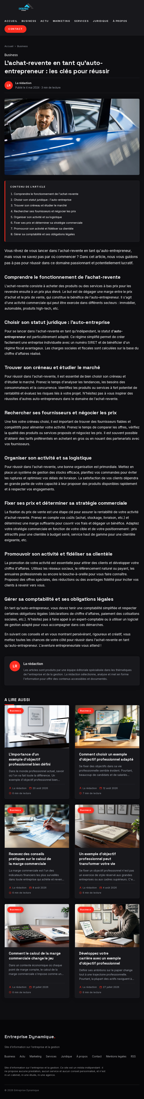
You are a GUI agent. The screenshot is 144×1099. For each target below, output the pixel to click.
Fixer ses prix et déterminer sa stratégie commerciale (48, 222)
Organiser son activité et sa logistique (38, 217)
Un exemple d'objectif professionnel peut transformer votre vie (97, 859)
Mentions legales (116, 1056)
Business (29, 21)
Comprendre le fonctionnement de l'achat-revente (46, 193)
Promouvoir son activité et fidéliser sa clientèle (44, 228)
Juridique (101, 21)
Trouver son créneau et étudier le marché (40, 205)
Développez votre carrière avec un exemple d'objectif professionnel (100, 958)
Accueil (10, 21)
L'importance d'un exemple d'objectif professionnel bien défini (29, 759)
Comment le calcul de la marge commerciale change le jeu (35, 956)
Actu (44, 21)
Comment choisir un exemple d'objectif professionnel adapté (106, 757)
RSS (133, 1056)
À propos (120, 21)
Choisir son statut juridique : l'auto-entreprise (42, 199)
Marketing (61, 21)
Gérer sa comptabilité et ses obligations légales (44, 234)
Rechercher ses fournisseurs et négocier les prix (45, 211)
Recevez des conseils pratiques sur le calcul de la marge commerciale (30, 859)
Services (81, 21)
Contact (15, 28)
